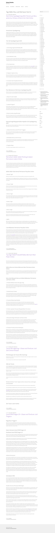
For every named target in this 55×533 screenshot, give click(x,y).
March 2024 (42, 54)
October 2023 (42, 61)
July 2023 (42, 65)
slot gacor (41, 116)
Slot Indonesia (12, 6)
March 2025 (42, 38)
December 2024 (42, 42)
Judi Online (10, 408)
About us (22, 6)
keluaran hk (41, 113)
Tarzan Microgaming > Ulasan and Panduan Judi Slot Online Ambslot (21, 349)
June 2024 (42, 50)
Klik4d (30, 509)
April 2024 (42, 53)
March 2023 (42, 70)
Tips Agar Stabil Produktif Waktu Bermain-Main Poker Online (21, 256)
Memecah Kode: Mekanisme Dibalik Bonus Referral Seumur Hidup (44, 98)
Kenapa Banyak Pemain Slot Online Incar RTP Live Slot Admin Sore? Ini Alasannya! (45, 92)
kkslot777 (36, 304)
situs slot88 (32, 66)
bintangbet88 (13, 234)
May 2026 (42, 20)
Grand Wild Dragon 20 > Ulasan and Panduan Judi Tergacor (22, 415)
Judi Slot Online (18, 6)
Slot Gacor (7, 6)
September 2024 (42, 46)
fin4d (40, 111)
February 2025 (42, 39)
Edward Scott (14, 14)
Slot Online (10, 518)
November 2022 (42, 76)
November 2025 (42, 28)
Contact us (26, 6)
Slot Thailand (10, 342)
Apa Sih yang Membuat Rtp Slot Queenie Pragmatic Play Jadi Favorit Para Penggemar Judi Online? (44, 104)
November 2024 (42, 43)
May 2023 (42, 68)
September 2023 (42, 62)
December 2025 (42, 27)
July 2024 (42, 49)
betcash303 (7, 390)
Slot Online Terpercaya (11, 248)
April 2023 (42, 69)
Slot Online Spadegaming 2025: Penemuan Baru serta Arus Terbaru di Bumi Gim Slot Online (21, 17)
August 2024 (42, 47)
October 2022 (42, 77)
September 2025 (42, 31)
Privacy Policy (8, 528)
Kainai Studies (10, 2)
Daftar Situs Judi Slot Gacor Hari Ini (11, 151)
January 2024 (42, 57)
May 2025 (42, 35)
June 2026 (42, 19)
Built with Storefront (13, 528)
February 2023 (42, 72)
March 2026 (42, 23)
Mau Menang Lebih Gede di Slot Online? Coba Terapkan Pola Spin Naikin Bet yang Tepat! (45, 101)
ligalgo (40, 123)
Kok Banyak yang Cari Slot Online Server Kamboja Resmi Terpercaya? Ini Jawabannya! (45, 95)
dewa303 (41, 118)
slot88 (40, 120)
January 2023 (42, 73)
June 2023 (42, 66)
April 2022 (42, 81)
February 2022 (42, 84)
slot (40, 125)
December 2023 (42, 58)
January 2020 (42, 85)
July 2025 (42, 32)
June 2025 (42, 34)
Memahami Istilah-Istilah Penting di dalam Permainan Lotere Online (19, 158)
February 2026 (42, 24)
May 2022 (42, 80)
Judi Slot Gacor (10, 150)
